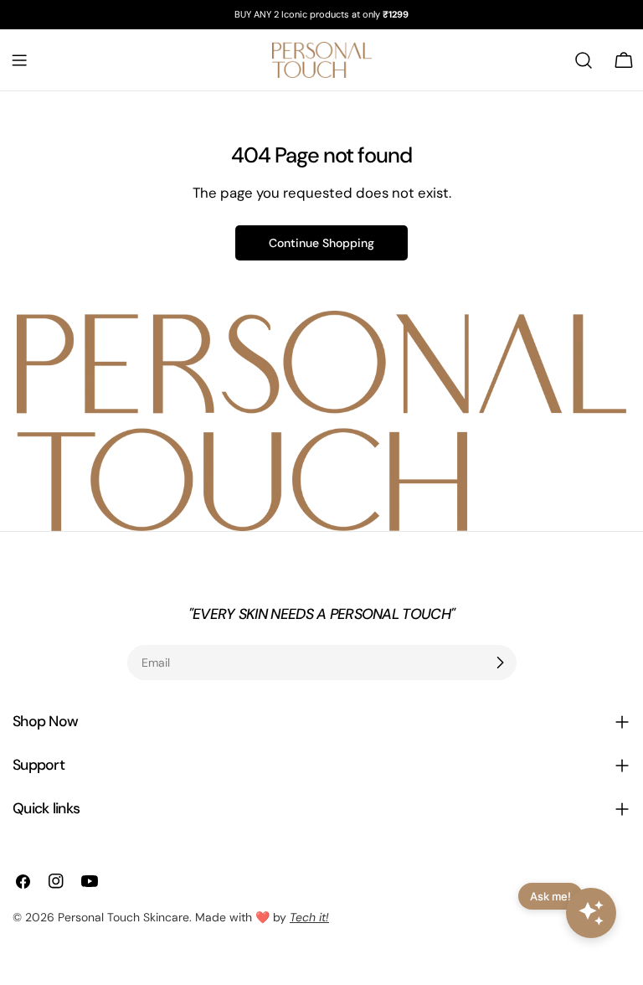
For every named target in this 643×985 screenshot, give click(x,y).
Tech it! (309, 917)
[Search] (583, 60)
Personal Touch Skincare (123, 917)
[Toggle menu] (19, 60)
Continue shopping (321, 242)
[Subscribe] (500, 662)
